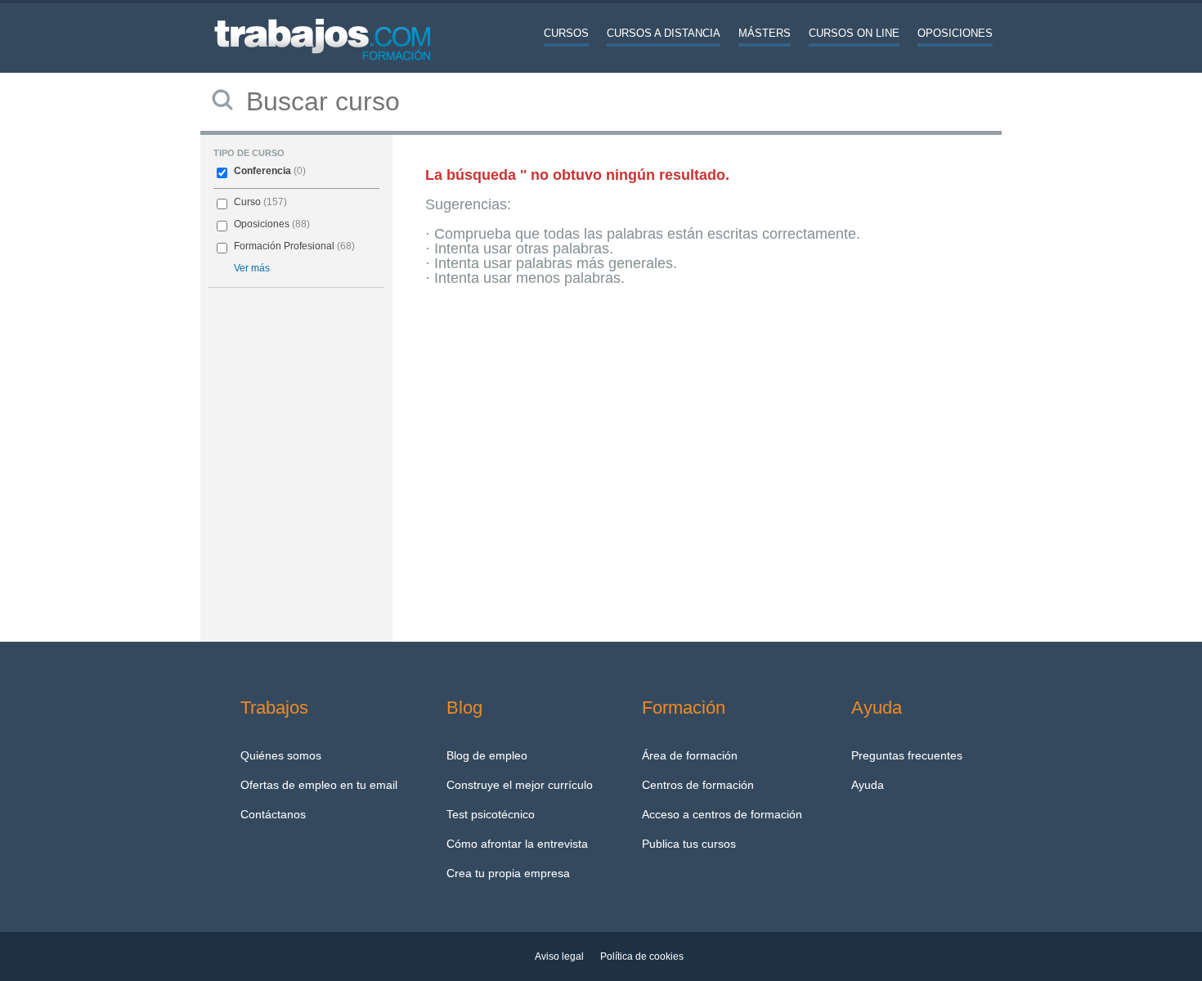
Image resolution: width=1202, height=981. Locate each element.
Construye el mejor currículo (519, 784)
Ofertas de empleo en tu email (318, 784)
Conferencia (262, 171)
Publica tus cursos (689, 843)
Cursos (566, 33)
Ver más (252, 268)
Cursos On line (854, 33)
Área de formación (690, 755)
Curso (247, 202)
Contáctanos (273, 814)
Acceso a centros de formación (722, 814)
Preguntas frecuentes (906, 755)
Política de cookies (642, 956)
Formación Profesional (284, 246)
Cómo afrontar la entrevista (517, 843)
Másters (764, 33)
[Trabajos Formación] (323, 69)
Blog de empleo (486, 755)
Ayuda (867, 784)
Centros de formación (698, 784)
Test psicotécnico (490, 814)
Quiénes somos (280, 755)
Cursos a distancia (663, 33)
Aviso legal (559, 956)
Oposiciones (955, 33)
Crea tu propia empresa (508, 873)
